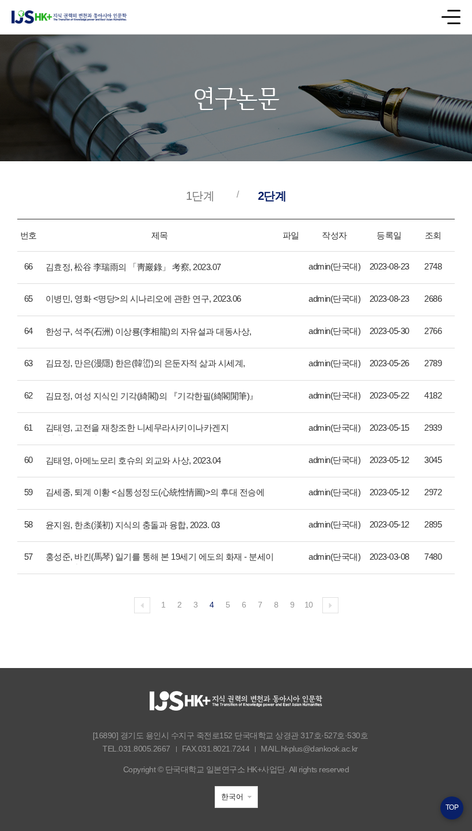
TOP (452, 807)
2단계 (272, 195)
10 (308, 605)
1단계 (200, 195)
